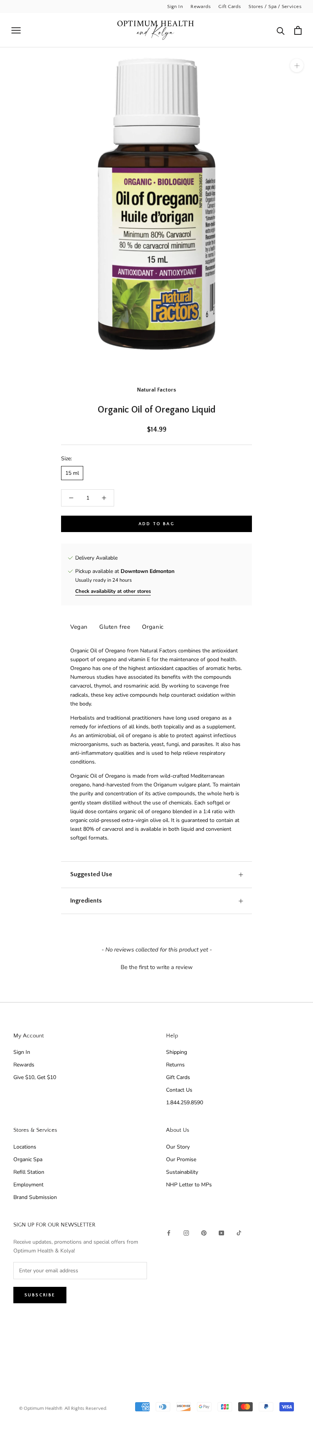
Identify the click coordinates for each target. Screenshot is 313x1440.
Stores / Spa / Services (275, 6)
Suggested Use (91, 874)
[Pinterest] (204, 1232)
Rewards (200, 6)
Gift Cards (229, 6)
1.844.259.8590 (184, 1102)
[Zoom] (296, 65)
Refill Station (28, 1172)
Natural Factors (156, 390)
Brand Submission (35, 1197)
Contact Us (179, 1090)
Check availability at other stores (113, 591)
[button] (156, 966)
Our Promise (181, 1159)
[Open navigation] (16, 30)
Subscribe (39, 1295)
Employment (28, 1184)
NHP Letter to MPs (189, 1184)
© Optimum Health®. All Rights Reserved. (63, 1408)
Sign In (175, 6)
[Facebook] (168, 1232)
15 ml (72, 473)
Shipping (176, 1052)
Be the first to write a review (157, 967)
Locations (24, 1146)
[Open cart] (298, 30)
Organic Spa (27, 1159)
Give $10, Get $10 (34, 1077)
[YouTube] (221, 1232)
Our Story (178, 1146)
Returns (175, 1064)
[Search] (281, 30)
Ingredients (86, 900)
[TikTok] (239, 1232)
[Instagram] (186, 1232)
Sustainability (182, 1172)
